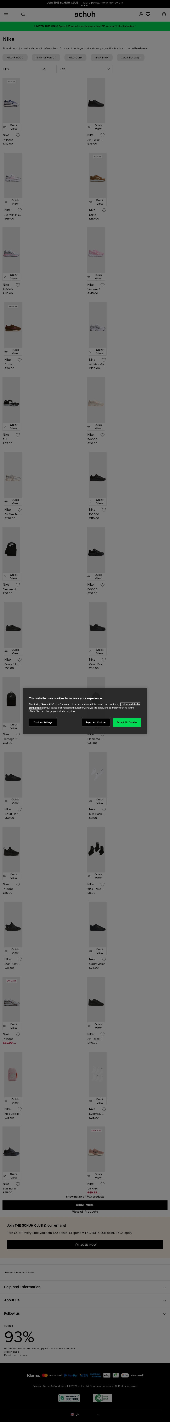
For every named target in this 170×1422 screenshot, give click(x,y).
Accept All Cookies (127, 722)
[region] (85, 711)
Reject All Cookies (96, 722)
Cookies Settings (43, 722)
